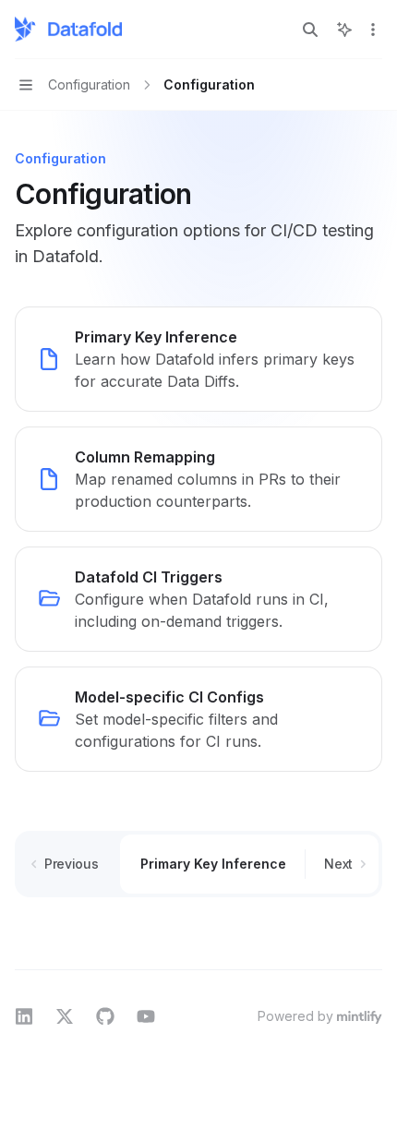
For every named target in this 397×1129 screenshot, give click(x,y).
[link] (198, 359)
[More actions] (373, 29)
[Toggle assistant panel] (344, 29)
